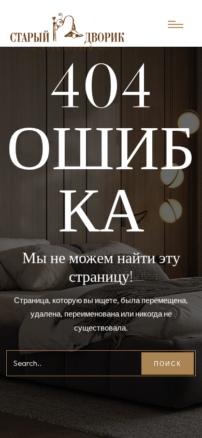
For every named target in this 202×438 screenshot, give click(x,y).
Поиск (167, 363)
